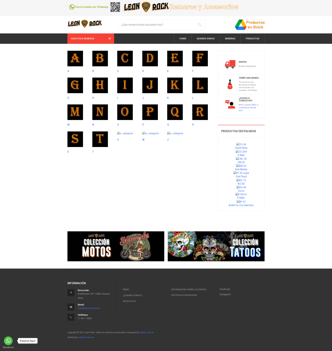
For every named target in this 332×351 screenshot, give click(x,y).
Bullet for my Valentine (241, 205)
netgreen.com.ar (86, 337)
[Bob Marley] (241, 165)
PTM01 (241, 198)
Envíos (243, 62)
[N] (100, 112)
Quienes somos (205, 38)
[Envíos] (230, 64)
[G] (75, 85)
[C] (125, 58)
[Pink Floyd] (241, 172)
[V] (125, 133)
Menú (126, 289)
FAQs (254, 105)
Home (182, 38)
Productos (252, 38)
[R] (200, 112)
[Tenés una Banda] (230, 84)
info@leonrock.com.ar (89, 308)
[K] (175, 85)
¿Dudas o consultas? (245, 99)
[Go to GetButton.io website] (8, 347)
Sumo (241, 190)
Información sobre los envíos (188, 289)
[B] (100, 58)
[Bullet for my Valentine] (241, 201)
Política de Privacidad (184, 295)
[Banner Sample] (115, 246)
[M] (75, 112)
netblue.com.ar (146, 332)
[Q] (175, 112)
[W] (150, 133)
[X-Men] (241, 151)
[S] (75, 139)
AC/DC (241, 183)
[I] (125, 85)
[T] (100, 139)
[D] (150, 58)
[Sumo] (241, 187)
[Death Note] (241, 144)
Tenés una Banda (249, 78)
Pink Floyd (241, 176)
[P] (150, 112)
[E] (175, 58)
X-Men (241, 155)
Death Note (241, 147)
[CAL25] (241, 158)
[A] (75, 58)
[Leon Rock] (84, 23)
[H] (100, 85)
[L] (200, 85)
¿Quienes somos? (132, 295)
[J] (150, 85)
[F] (200, 58)
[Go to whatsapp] (8, 340)
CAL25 (241, 162)
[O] (125, 112)
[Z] (175, 133)
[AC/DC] (241, 180)
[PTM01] (241, 194)
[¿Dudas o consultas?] (230, 104)
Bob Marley (241, 169)
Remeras (230, 38)
